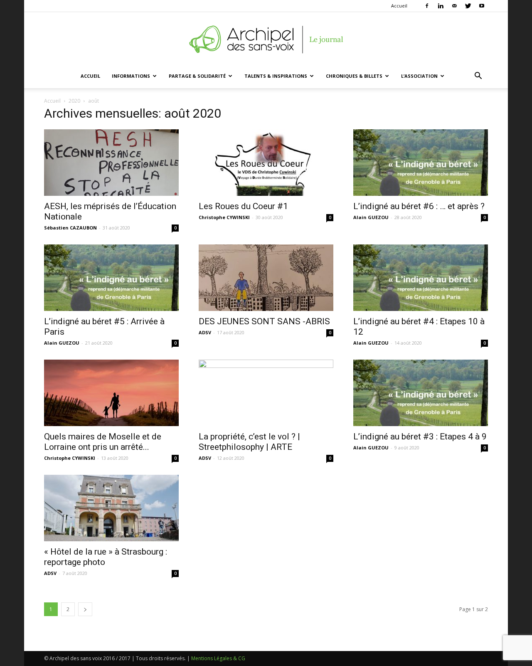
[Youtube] (481, 6)
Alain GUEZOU (371, 217)
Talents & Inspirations (275, 76)
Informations (131, 76)
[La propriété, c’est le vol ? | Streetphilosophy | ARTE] (266, 393)
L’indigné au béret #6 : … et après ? (419, 206)
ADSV (205, 332)
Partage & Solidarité (197, 76)
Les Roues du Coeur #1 (243, 206)
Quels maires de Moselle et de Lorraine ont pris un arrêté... (102, 442)
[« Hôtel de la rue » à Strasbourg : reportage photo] (111, 508)
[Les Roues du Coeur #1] (266, 162)
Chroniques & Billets (354, 76)
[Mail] (454, 6)
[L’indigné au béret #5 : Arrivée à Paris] (111, 277)
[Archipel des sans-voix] (266, 39)
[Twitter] (468, 6)
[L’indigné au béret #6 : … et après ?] (420, 162)
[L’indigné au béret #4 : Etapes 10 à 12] (420, 277)
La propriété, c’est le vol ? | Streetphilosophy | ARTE (249, 442)
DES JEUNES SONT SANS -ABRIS (264, 321)
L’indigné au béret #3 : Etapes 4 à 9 (420, 437)
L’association (419, 76)
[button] (478, 77)
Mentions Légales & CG (218, 658)
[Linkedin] (440, 6)
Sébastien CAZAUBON (70, 227)
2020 (74, 100)
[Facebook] (427, 6)
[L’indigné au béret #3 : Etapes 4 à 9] (420, 393)
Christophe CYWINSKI (224, 217)
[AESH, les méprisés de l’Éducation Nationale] (111, 162)
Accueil (399, 5)
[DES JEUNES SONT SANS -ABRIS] (266, 277)
